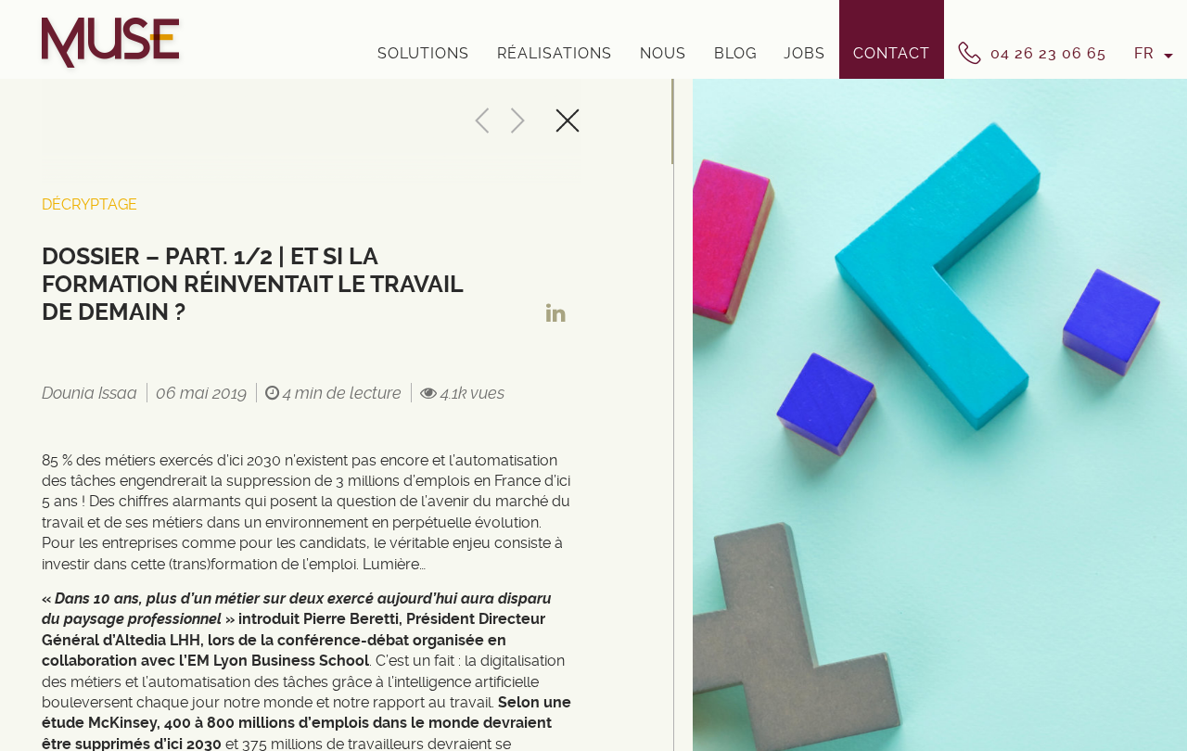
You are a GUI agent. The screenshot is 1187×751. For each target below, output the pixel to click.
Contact (891, 53)
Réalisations (554, 53)
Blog (735, 53)
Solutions (423, 53)
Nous (663, 53)
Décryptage (89, 204)
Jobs (804, 53)
